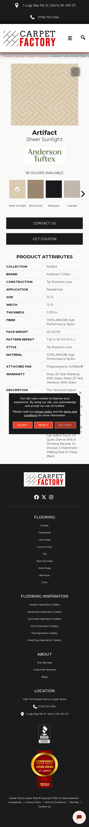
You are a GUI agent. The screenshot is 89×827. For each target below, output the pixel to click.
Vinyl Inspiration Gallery (44, 626)
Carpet (30, 56)
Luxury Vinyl (44, 546)
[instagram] (51, 497)
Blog (44, 676)
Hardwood (44, 532)
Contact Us (45, 223)
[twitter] (44, 497)
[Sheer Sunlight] (17, 189)
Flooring (19, 56)
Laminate (44, 539)
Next (83, 188)
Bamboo (44, 575)
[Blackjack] (54, 189)
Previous (6, 188)
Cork (44, 582)
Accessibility (15, 802)
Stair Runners (44, 560)
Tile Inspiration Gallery (44, 633)
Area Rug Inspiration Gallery (44, 640)
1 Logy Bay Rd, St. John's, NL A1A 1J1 (49, 5)
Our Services (44, 662)
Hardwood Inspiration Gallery (44, 611)
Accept (22, 424)
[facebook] (37, 497)
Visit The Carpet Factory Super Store (44, 699)
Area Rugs (44, 568)
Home (7, 56)
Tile (45, 553)
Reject (43, 424)
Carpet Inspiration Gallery (44, 604)
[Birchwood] (35, 189)
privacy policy (43, 411)
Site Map (74, 802)
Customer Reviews (44, 669)
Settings (65, 424)
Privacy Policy (33, 802)
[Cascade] (72, 189)
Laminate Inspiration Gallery (45, 618)
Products (42, 56)
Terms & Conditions (55, 802)
